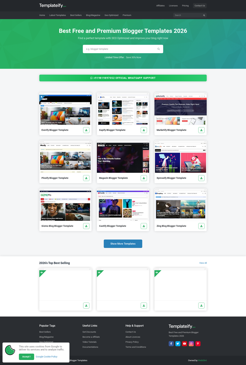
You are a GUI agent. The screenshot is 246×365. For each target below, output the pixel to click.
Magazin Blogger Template (113, 178)
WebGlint (202, 360)
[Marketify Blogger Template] (201, 130)
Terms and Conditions (136, 347)
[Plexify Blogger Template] (86, 178)
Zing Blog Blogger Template (171, 226)
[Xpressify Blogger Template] (201, 178)
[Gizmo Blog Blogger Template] (86, 226)
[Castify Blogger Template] (144, 226)
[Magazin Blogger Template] (144, 178)
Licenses (173, 5)
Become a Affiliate (91, 337)
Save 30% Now (133, 57)
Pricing (185, 5)
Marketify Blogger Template (171, 130)
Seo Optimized (46, 342)
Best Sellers (45, 332)
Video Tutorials (90, 342)
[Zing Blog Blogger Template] (201, 226)
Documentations (90, 347)
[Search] (204, 15)
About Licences (133, 337)
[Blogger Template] (65, 285)
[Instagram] (191, 343)
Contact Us (200, 5)
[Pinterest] (197, 343)
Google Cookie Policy (46, 356)
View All (203, 263)
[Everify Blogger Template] (86, 130)
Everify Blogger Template (55, 130)
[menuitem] (57, 15)
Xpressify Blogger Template (171, 178)
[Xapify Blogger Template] (144, 130)
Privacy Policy (132, 342)
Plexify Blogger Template (55, 178)
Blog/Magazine (46, 337)
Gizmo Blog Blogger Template (57, 226)
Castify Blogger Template (112, 226)
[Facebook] (171, 343)
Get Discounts (89, 332)
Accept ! (26, 356)
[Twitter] (177, 343)
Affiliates (160, 5)
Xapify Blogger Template (112, 130)
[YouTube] (184, 343)
